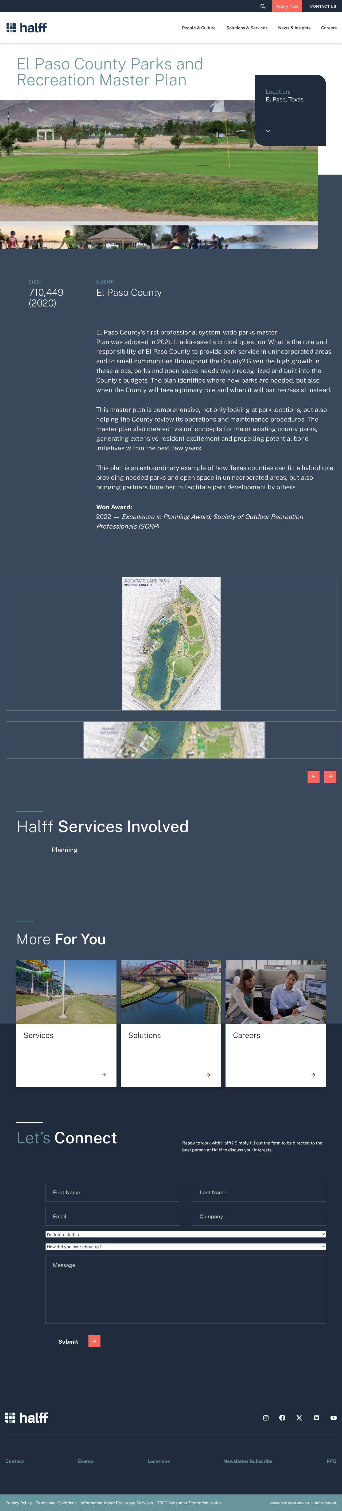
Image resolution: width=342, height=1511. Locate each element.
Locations (158, 1461)
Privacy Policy (18, 1502)
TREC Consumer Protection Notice (189, 1502)
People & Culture (199, 27)
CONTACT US (323, 6)
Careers (329, 27)
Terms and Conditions (56, 1502)
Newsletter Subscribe (248, 1461)
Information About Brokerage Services (117, 1502)
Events (86, 1461)
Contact (14, 1461)
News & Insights (294, 27)
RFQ (332, 1461)
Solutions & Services (246, 27)
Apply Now (287, 6)
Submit (68, 1341)
